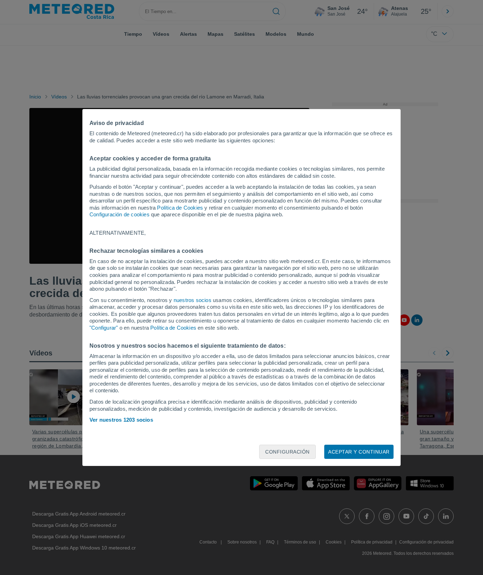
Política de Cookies (180, 208)
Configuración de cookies (119, 214)
